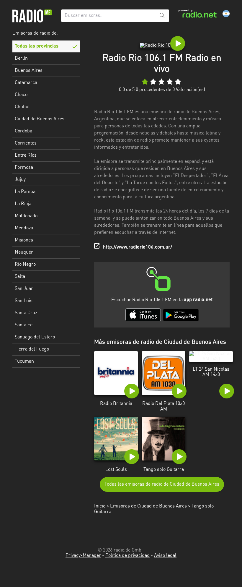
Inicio (99, 506)
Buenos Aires (28, 70)
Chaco (21, 95)
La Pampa (25, 191)
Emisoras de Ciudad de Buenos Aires (148, 506)
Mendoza (24, 228)
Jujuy (20, 179)
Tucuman (24, 361)
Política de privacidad (127, 555)
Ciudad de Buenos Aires (39, 119)
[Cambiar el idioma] (226, 13)
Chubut (22, 107)
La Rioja (23, 204)
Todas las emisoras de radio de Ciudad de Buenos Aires (161, 484)
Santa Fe (23, 325)
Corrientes (26, 143)
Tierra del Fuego (32, 349)
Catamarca (26, 82)
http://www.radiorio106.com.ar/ (137, 247)
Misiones (24, 240)
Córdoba (23, 131)
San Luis (23, 301)
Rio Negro (25, 264)
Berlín (21, 58)
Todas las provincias (36, 46)
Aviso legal (165, 555)
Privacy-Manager (83, 555)
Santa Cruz (26, 313)
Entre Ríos (26, 155)
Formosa (24, 167)
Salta (20, 276)
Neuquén (24, 252)
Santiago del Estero (35, 337)
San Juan (24, 288)
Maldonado (26, 216)
